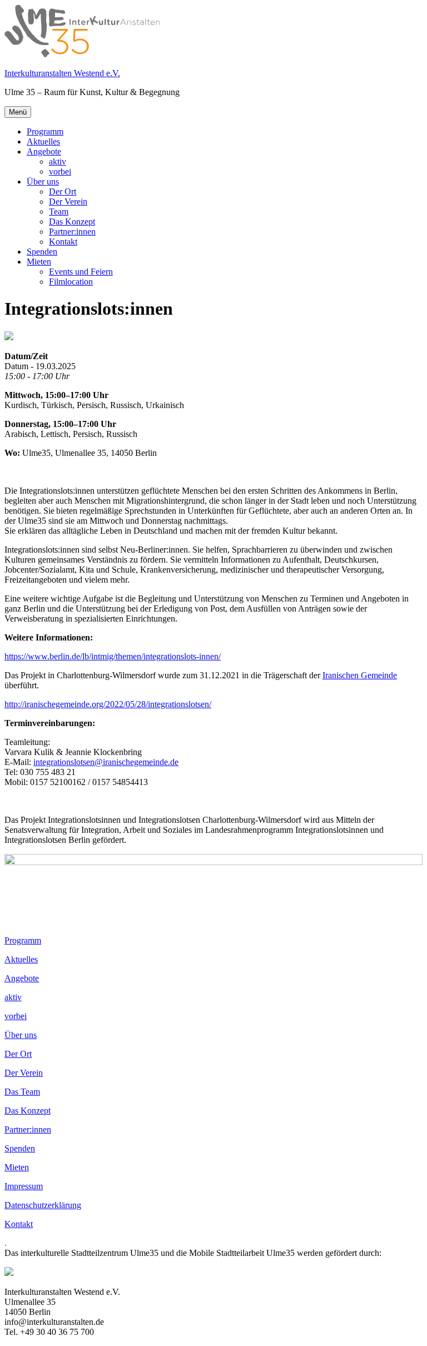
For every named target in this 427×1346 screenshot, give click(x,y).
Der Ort (62, 191)
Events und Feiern (81, 271)
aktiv (57, 161)
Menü (18, 112)
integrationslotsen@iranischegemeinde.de (105, 762)
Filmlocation (71, 281)
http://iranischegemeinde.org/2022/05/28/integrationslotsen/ (107, 704)
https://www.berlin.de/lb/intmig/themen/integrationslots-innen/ (112, 656)
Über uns (43, 181)
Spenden (42, 251)
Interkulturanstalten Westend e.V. (62, 73)
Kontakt (63, 241)
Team (58, 211)
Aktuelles (43, 141)
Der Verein (68, 201)
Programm (45, 131)
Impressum (23, 1186)
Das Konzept (72, 221)
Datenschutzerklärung (42, 1205)
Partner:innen (72, 231)
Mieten (39, 261)
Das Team (22, 1091)
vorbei (60, 171)
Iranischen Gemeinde (359, 675)
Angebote (44, 151)
